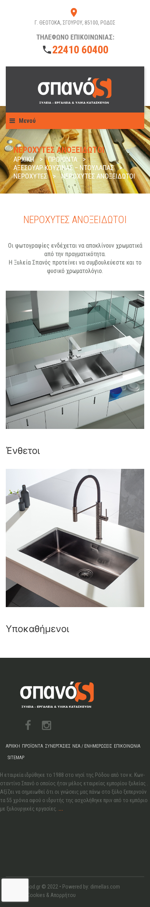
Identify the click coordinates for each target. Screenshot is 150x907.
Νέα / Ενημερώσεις (92, 746)
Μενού (27, 120)
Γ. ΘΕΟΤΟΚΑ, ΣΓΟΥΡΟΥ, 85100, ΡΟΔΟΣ (75, 23)
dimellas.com (105, 887)
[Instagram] (46, 725)
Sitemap (16, 757)
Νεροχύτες (30, 176)
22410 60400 (80, 49)
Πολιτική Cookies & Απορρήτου (41, 895)
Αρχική (23, 159)
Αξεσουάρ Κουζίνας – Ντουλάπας (63, 168)
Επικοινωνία (127, 746)
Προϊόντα (62, 159)
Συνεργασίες (57, 746)
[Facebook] (28, 725)
